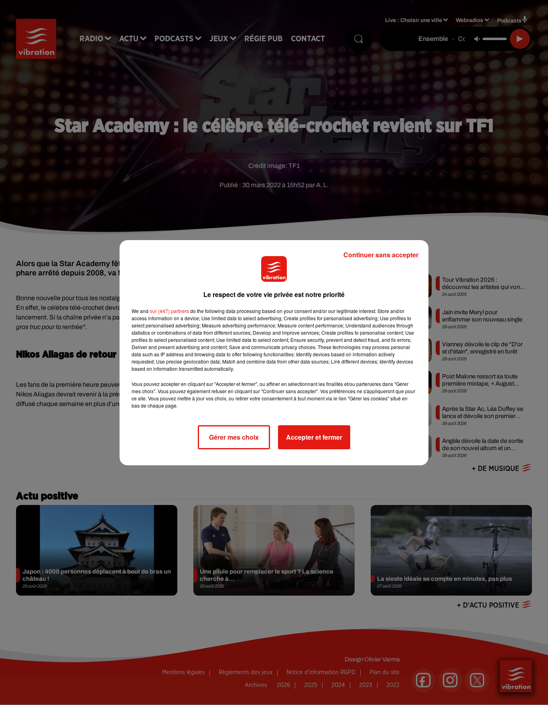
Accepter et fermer (314, 437)
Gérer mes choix (234, 437)
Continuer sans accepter (380, 254)
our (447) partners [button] (169, 310)
